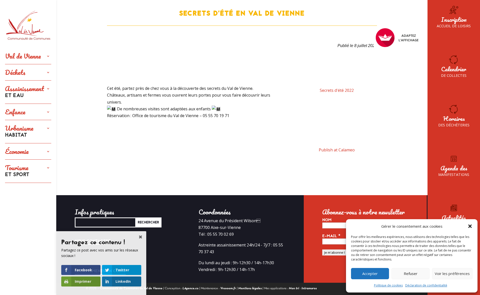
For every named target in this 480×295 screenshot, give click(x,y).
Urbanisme (19, 131)
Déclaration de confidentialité (426, 285)
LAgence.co (190, 288)
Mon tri (294, 288)
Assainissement (24, 92)
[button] (470, 226)
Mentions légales (250, 288)
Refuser (411, 273)
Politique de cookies (388, 285)
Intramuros (309, 288)
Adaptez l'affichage (408, 37)
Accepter (370, 273)
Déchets (15, 72)
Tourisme (17, 171)
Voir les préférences (452, 273)
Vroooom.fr (228, 288)
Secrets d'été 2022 (337, 90)
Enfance (15, 112)
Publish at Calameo (337, 150)
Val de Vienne (23, 56)
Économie (16, 151)
